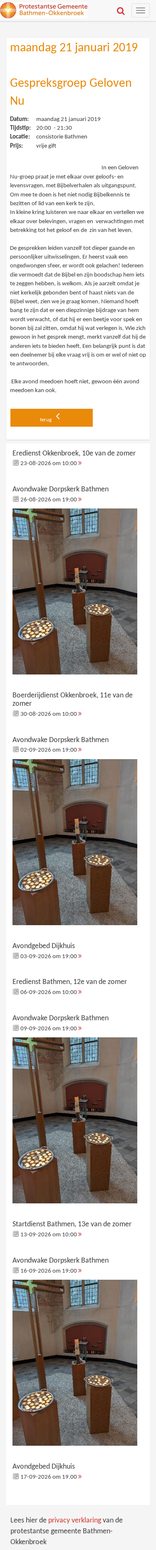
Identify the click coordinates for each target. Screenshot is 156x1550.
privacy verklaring (74, 1521)
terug (46, 420)
